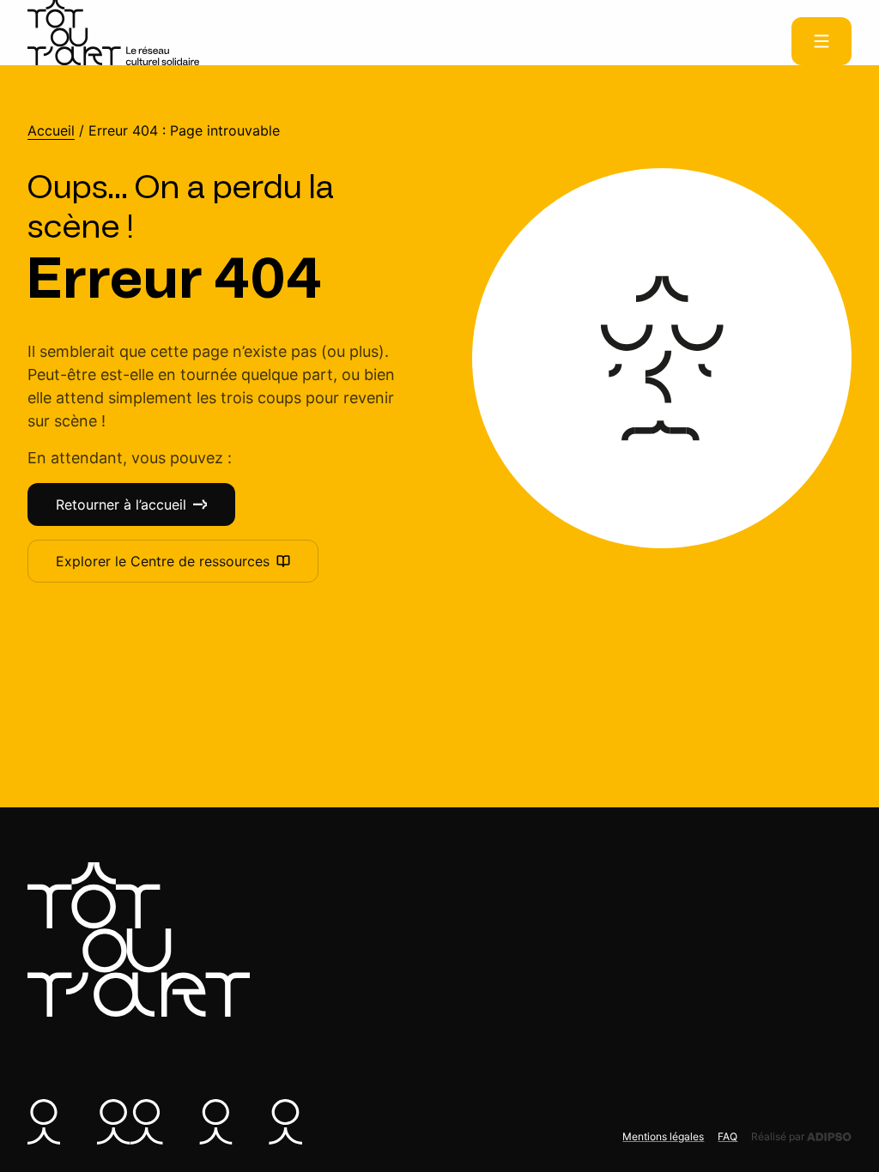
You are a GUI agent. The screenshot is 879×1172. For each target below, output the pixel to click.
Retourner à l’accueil (121, 504)
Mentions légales (663, 1136)
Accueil (51, 131)
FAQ (727, 1136)
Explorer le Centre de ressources (163, 561)
